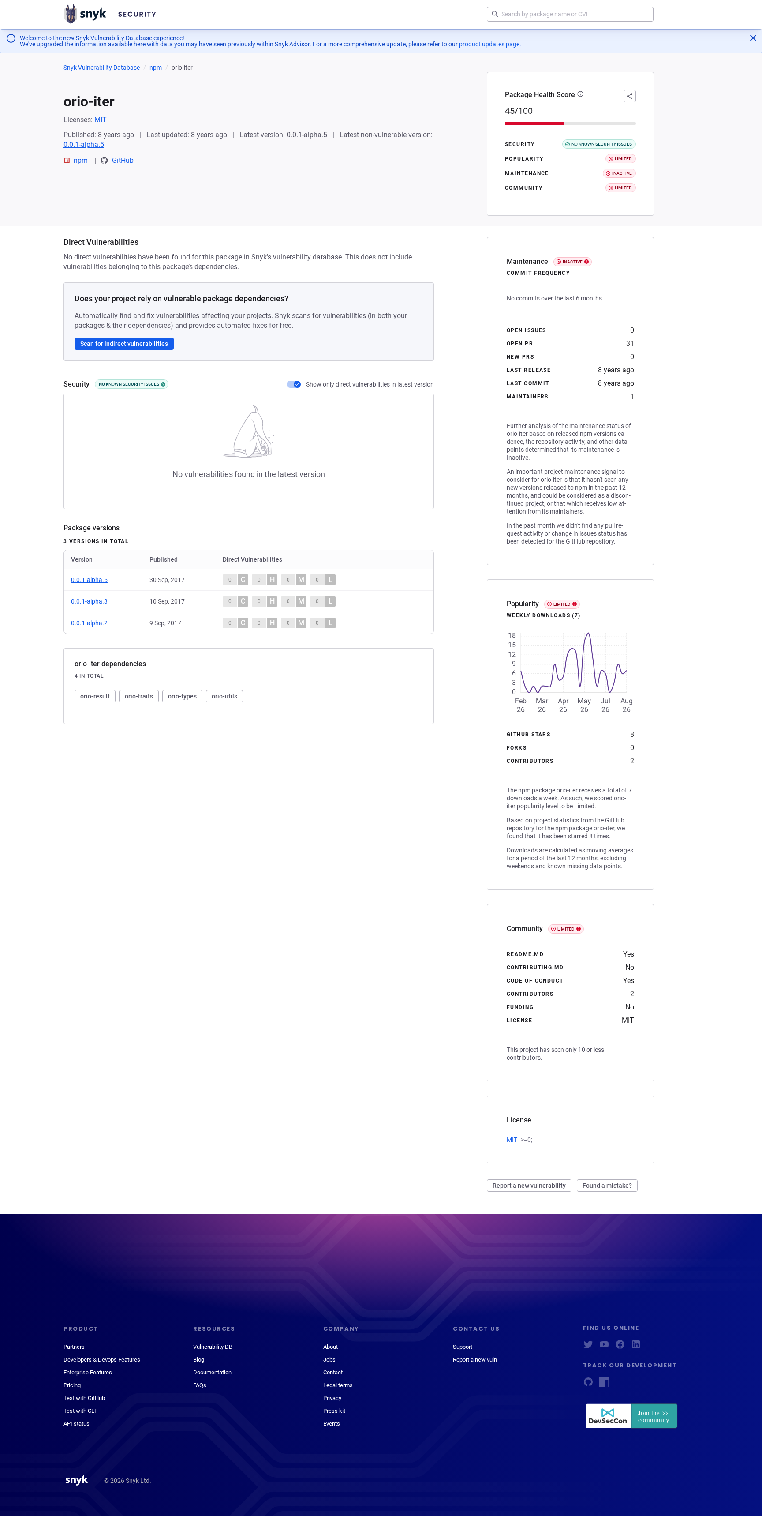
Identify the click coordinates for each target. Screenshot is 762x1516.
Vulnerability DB (212, 1346)
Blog (198, 1359)
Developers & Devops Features (102, 1359)
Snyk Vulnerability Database (102, 67)
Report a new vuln (475, 1359)
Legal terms (338, 1385)
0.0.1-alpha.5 (84, 144)
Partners (74, 1346)
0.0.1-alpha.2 (89, 623)
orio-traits (139, 696)
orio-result (95, 696)
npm (155, 67)
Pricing (72, 1385)
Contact (333, 1372)
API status (77, 1423)
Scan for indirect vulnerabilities (124, 343)
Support (462, 1346)
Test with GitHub (84, 1398)
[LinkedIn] (636, 1347)
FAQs (199, 1385)
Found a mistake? (607, 1185)
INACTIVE (573, 261)
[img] (163, 384)
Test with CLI (80, 1410)
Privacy (332, 1398)
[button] (580, 95)
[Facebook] (620, 1347)
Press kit (334, 1410)
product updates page (489, 44)
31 (630, 343)
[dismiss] (753, 38)
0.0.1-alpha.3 (89, 601)
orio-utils (224, 696)
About (330, 1346)
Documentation (212, 1372)
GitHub (123, 160)
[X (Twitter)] (588, 1347)
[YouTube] (604, 1347)
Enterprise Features (88, 1372)
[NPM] (604, 1385)
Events (331, 1423)
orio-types (182, 696)
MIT (100, 120)
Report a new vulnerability (529, 1185)
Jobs (329, 1359)
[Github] (588, 1385)
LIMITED (562, 604)
